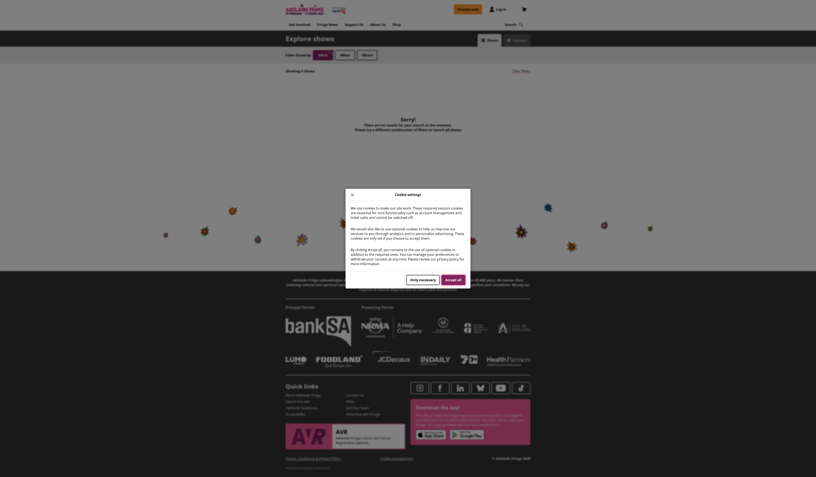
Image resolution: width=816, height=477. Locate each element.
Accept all (453, 280)
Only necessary (423, 280)
